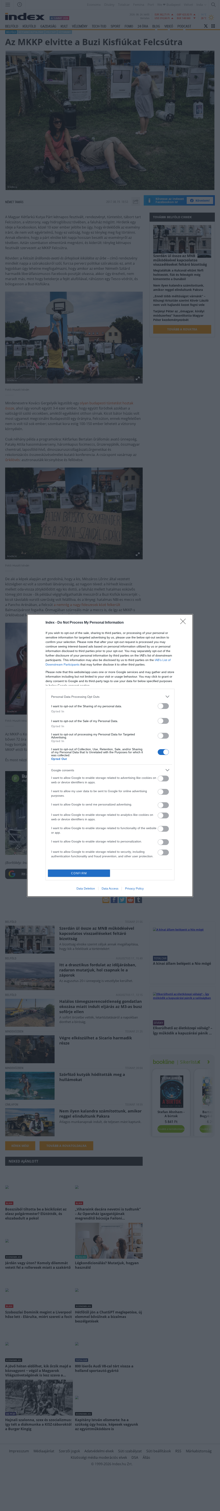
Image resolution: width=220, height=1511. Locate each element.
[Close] (184, 623)
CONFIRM (79, 873)
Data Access (110, 888)
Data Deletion (85, 888)
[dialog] (110, 755)
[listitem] (110, 696)
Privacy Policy (134, 888)
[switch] (163, 706)
